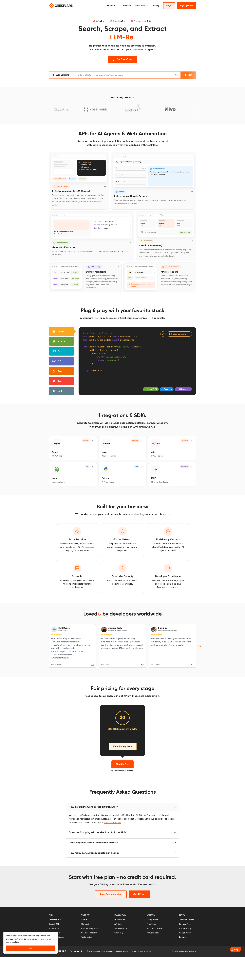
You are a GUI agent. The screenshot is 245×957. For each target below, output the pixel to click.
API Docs (118, 924)
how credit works (112, 823)
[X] (71, 951)
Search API (54, 924)
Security (183, 937)
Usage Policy (185, 933)
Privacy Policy (185, 924)
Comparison (152, 920)
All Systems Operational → (185, 951)
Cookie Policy (185, 928)
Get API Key (139, 894)
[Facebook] (81, 951)
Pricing (156, 6)
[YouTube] (78, 951)
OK (30, 948)
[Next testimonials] (199, 646)
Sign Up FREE (186, 6)
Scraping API (55, 920)
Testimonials (86, 937)
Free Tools (151, 924)
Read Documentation (111, 894)
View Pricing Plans (122, 746)
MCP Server (119, 920)
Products (111, 6)
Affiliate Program (89, 928)
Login (169, 6)
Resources (140, 6)
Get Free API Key (124, 59)
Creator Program (89, 933)
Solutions (127, 6)
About (84, 920)
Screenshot (54, 928)
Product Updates (154, 928)
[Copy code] (162, 334)
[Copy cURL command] (176, 75)
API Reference (120, 928)
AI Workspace (153, 933)
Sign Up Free (122, 764)
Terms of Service (186, 920)
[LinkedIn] (75, 951)
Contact (85, 924)
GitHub (117, 933)
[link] (172, 646)
